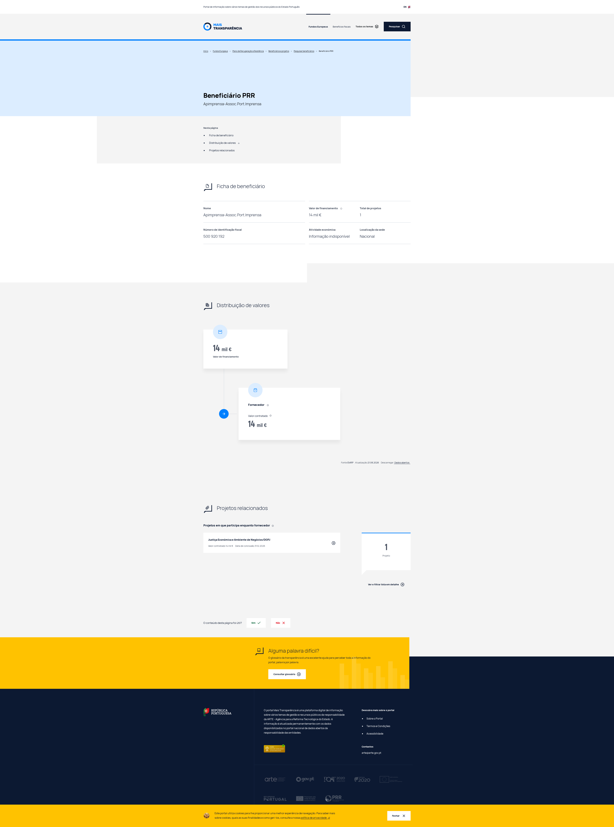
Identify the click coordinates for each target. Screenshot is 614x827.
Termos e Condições (378, 726)
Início (205, 51)
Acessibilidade (374, 733)
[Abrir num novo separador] (217, 712)
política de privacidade (314, 817)
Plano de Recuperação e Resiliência (248, 51)
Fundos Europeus (318, 26)
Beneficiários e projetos (278, 51)
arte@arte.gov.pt (371, 753)
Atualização (361, 462)
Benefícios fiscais (341, 26)
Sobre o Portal (374, 718)
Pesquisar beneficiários (304, 51)
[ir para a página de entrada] (222, 26)
